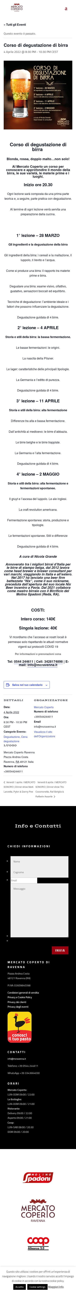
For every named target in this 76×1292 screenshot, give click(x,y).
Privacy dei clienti (17, 1002)
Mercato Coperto (44, 707)
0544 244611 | (25, 661)
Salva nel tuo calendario (27, 685)
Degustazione (12, 737)
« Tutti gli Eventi (15, 24)
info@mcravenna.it (42, 664)
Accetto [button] (19, 1287)
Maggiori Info (56, 1287)
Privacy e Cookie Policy (20, 997)
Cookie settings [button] (37, 1287)
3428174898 (53, 661)
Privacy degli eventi (18, 1006)
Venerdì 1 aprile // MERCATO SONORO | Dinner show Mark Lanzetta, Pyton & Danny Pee (19, 787)
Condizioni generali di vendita (23, 992)
